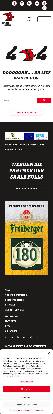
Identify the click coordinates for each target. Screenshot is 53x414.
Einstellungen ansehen (26, 405)
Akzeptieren (26, 389)
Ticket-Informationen (16, 295)
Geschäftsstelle (14, 300)
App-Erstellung (13, 149)
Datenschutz (28, 411)
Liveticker (10, 321)
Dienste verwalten (26, 382)
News (8, 326)
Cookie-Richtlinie (16, 411)
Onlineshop (11, 331)
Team (7, 290)
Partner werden (26, 188)
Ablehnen (26, 397)
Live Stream (11, 316)
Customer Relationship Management (24, 145)
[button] (48, 353)
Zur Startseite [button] (26, 113)
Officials (10, 305)
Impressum (39, 411)
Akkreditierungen (14, 310)
